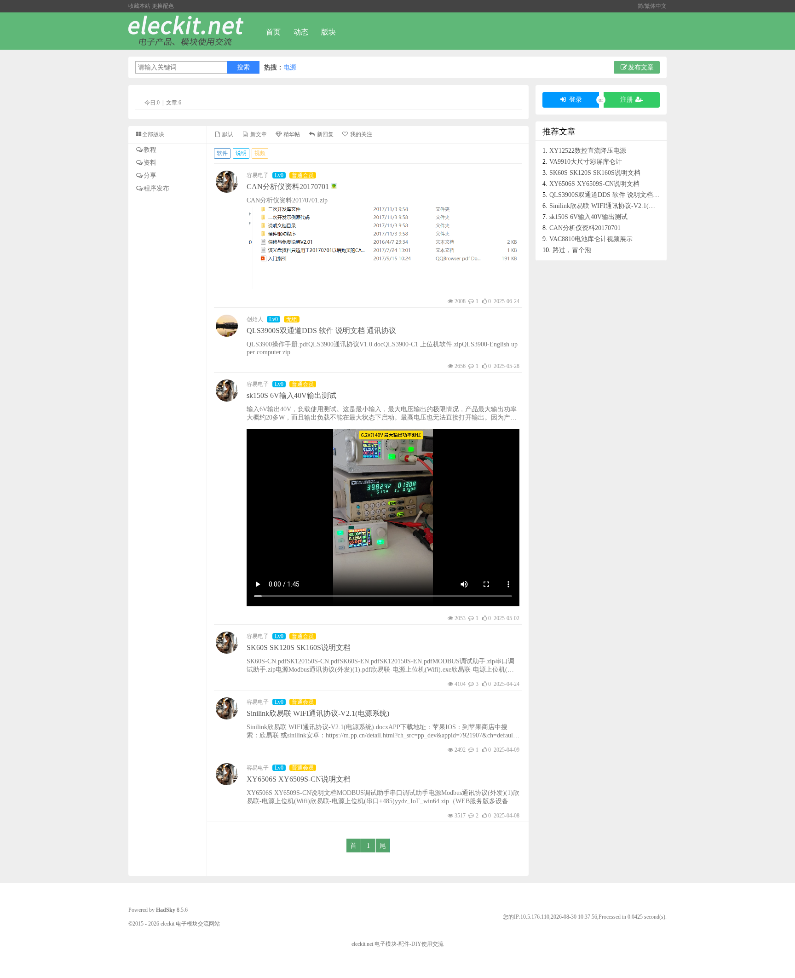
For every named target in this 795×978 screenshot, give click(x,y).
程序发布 (156, 188)
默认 (227, 134)
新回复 (324, 134)
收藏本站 (139, 6)
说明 (241, 153)
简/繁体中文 (652, 6)
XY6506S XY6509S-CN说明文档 (299, 779)
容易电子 (258, 175)
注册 (627, 99)
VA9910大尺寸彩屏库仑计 (585, 161)
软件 (222, 153)
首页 (273, 32)
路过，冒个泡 (572, 250)
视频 (259, 153)
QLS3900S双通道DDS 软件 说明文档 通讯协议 (321, 330)
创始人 (255, 319)
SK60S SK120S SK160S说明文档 (299, 647)
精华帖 (291, 134)
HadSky (165, 910)
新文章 (257, 134)
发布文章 (641, 67)
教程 (150, 149)
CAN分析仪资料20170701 (289, 186)
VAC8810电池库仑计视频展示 (591, 239)
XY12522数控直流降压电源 (587, 150)
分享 (150, 175)
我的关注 (360, 134)
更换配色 (163, 6)
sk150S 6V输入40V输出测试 (291, 395)
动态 (301, 32)
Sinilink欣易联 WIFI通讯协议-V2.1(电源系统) (318, 713)
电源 (289, 67)
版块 (328, 32)
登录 (574, 99)
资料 (150, 162)
